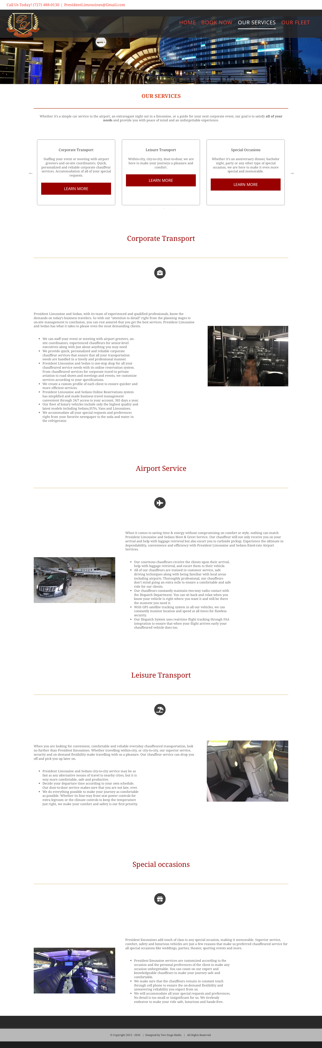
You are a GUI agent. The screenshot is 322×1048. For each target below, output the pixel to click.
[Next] (291, 172)
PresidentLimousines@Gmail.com (94, 4)
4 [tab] (171, 208)
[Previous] (30, 172)
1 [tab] (151, 208)
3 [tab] (164, 208)
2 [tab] (158, 208)
